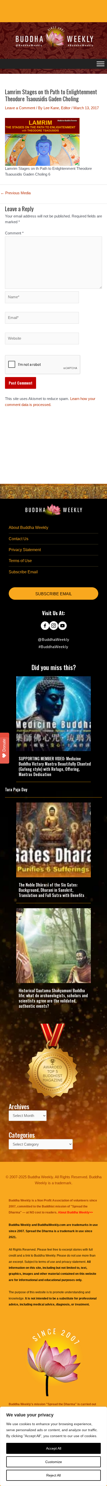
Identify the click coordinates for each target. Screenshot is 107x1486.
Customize (53, 1462)
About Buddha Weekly (28, 527)
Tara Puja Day (16, 790)
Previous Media (15, 193)
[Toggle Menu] (101, 63)
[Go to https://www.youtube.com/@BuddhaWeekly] (62, 626)
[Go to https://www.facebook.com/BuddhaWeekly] (45, 626)
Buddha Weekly (44, 1255)
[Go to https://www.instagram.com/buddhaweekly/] (53, 626)
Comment (14, 233)
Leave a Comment (20, 108)
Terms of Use (20, 561)
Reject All (53, 1475)
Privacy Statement (25, 550)
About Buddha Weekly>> (75, 1212)
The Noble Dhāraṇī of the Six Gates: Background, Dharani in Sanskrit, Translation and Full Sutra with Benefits (51, 890)
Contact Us (18, 539)
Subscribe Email (23, 572)
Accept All (53, 1448)
